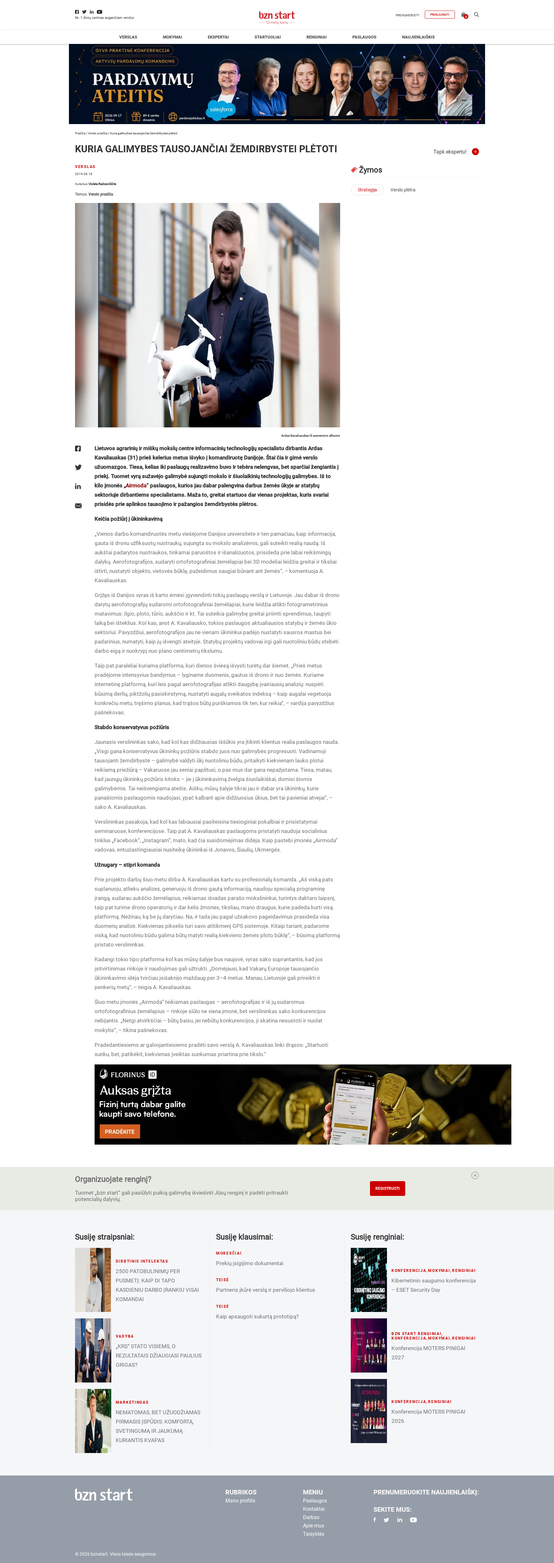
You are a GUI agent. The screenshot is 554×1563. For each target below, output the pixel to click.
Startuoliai (268, 37)
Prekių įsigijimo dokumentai (249, 1263)
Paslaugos (364, 37)
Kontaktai (314, 1509)
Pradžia (80, 133)
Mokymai (172, 37)
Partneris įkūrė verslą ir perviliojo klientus (265, 1290)
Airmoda (136, 485)
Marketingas (132, 1402)
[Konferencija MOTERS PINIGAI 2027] (369, 1345)
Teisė (222, 1280)
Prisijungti (439, 14)
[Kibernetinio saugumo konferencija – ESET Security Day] (369, 1280)
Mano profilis (240, 1501)
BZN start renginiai (416, 1334)
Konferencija (408, 1270)
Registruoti (387, 1188)
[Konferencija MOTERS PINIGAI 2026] (369, 1411)
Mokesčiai (229, 1253)
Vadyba (125, 1336)
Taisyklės (313, 1534)
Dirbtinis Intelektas (142, 1261)
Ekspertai (218, 37)
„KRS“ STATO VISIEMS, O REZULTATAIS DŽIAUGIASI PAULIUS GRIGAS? (159, 1355)
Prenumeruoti (407, 15)
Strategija (367, 189)
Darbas (311, 1517)
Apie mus (313, 1526)
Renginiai (316, 37)
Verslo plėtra (403, 189)
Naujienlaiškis (418, 37)
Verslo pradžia (97, 133)
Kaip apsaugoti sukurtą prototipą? (257, 1316)
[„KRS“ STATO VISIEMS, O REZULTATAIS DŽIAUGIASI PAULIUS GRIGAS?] (93, 1350)
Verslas (128, 37)
